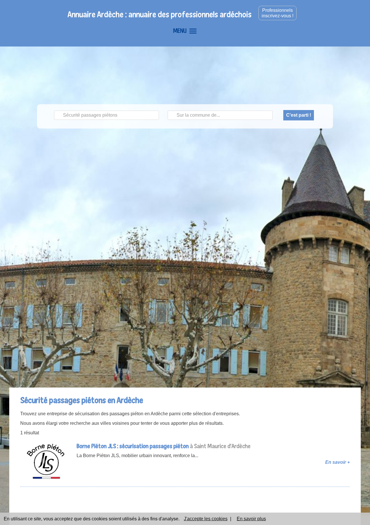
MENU (179, 30)
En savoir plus (251, 518)
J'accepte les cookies (205, 518)
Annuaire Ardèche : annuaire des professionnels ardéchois (159, 14)
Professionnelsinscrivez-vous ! (277, 13)
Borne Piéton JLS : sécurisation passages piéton (133, 446)
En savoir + (337, 462)
